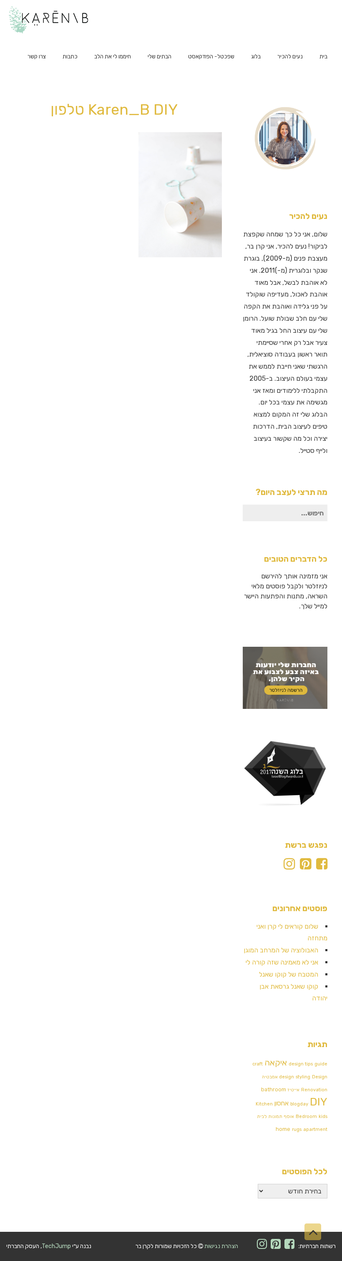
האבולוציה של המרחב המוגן (281, 950)
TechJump (56, 1246)
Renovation (314, 1090)
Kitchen (264, 1104)
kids (323, 1116)
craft (257, 1064)
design (286, 1077)
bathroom (273, 1089)
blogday (299, 1104)
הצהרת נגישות (221, 1246)
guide (320, 1064)
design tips (301, 1064)
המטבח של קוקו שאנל (288, 974)
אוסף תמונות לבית (275, 1116)
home (283, 1129)
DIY (318, 1101)
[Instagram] (289, 866)
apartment (315, 1129)
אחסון (281, 1103)
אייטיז (293, 1090)
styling (303, 1077)
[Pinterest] (305, 866)
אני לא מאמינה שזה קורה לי (282, 962)
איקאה (275, 1063)
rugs (297, 1129)
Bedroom (306, 1116)
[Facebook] (321, 866)
